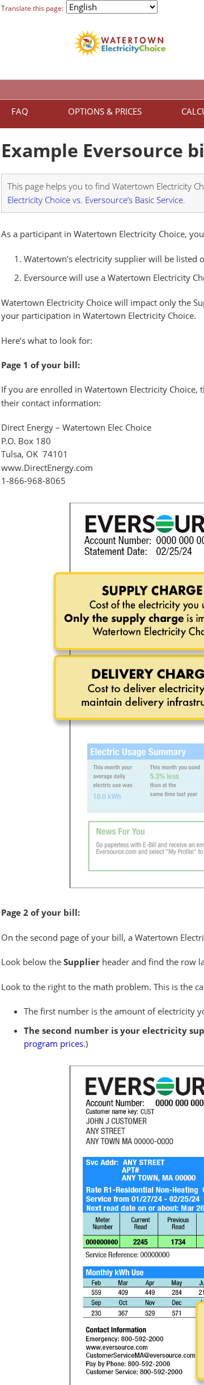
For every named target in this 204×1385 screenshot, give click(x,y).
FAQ (19, 111)
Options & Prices (105, 111)
